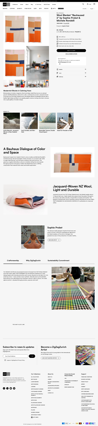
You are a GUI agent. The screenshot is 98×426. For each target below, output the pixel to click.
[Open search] (83, 4)
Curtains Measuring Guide (87, 393)
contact (54, 4)
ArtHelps (67, 384)
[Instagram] (11, 389)
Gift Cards (35, 417)
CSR (65, 378)
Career (49, 379)
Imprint (83, 384)
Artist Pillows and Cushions (38, 405)
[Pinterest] (14, 389)
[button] (94, 4)
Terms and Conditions (86, 376)
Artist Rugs (34, 400)
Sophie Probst (65, 26)
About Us (50, 376)
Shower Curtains (35, 412)
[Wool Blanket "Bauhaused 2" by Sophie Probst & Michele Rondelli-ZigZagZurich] (37, 63)
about (27, 4)
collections (15, 4)
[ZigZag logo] (6, 4)
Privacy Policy (84, 381)
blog (32, 4)
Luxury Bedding (35, 381)
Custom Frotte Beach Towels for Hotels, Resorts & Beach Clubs (88, 409)
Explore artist (53, 240)
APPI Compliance (85, 391)
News (49, 390)
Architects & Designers (53, 388)
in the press (38, 4)
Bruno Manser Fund (69, 387)
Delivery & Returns (85, 379)
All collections (35, 376)
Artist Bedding (34, 384)
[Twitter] (7, 389)
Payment (83, 386)
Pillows (33, 409)
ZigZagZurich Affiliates (53, 385)
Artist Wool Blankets (36, 397)
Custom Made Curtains (36, 391)
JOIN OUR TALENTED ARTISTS (49, 358)
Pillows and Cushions (36, 402)
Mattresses (34, 407)
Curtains (33, 386)
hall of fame (47, 4)
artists (21, 4)
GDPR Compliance (85, 389)
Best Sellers (34, 379)
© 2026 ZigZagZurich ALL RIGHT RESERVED (32, 424)
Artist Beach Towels (36, 414)
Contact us (50, 392)
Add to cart (71, 50)
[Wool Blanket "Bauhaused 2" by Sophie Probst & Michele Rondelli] (14, 29)
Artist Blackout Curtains (37, 389)
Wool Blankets (60, 13)
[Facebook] (4, 389)
